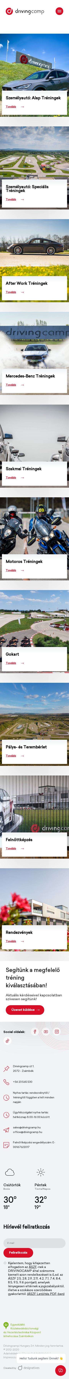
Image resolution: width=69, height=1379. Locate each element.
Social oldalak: (14, 1032)
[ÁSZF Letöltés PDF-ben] (45, 1294)
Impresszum (11, 1357)
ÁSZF (33, 1267)
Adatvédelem (12, 1353)
